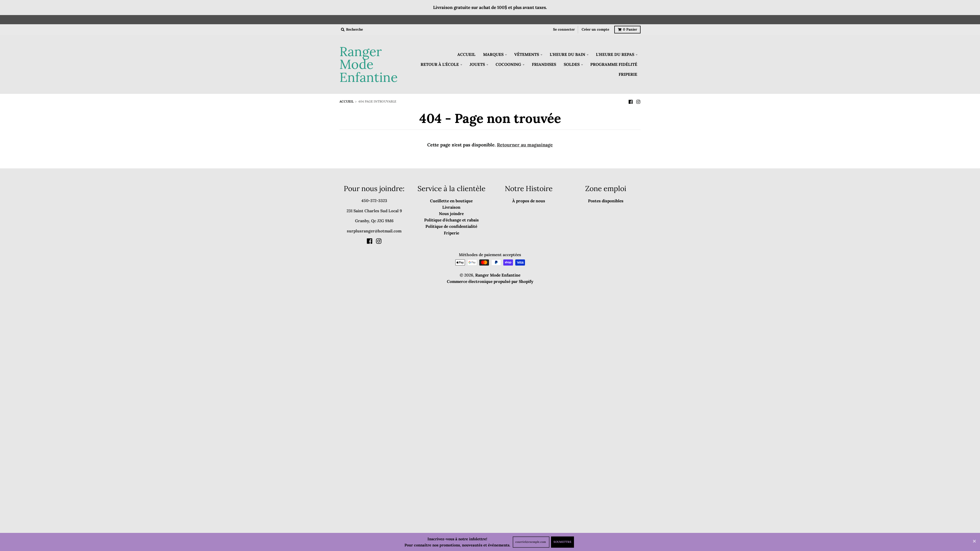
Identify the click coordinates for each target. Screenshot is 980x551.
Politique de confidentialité (451, 226)
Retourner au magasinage (525, 145)
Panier (630, 29)
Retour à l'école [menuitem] (440, 64)
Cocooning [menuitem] (508, 64)
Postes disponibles (605, 200)
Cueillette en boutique (451, 200)
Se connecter (564, 29)
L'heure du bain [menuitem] (567, 54)
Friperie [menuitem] (628, 74)
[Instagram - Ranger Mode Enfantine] (638, 101)
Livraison (451, 207)
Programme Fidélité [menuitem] (613, 64)
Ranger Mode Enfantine (368, 64)
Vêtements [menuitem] (526, 54)
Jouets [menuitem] (477, 64)
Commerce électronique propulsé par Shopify (490, 281)
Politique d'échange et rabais (451, 219)
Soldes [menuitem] (572, 64)
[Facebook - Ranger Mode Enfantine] (630, 101)
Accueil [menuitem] (466, 54)
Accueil (346, 101)
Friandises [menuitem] (544, 64)
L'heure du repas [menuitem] (615, 54)
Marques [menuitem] (493, 54)
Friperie (451, 232)
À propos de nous (528, 200)
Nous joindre (451, 213)
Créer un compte (595, 29)
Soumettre (562, 542)
